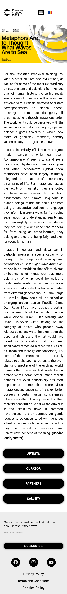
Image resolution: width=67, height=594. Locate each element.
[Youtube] (51, 562)
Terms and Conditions (34, 581)
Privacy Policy (33, 574)
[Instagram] (33, 562)
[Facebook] (15, 562)
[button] (41, 12)
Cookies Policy (33, 588)
